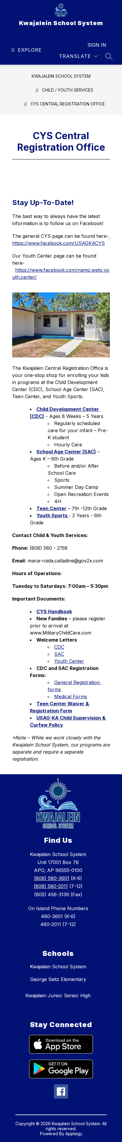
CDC (59, 647)
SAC (59, 654)
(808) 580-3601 (51, 878)
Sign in (96, 45)
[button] (66, 353)
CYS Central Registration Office (67, 103)
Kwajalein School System (61, 76)
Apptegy (73, 1133)
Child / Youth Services (67, 89)
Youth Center (69, 661)
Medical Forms (70, 696)
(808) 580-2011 (51, 886)
